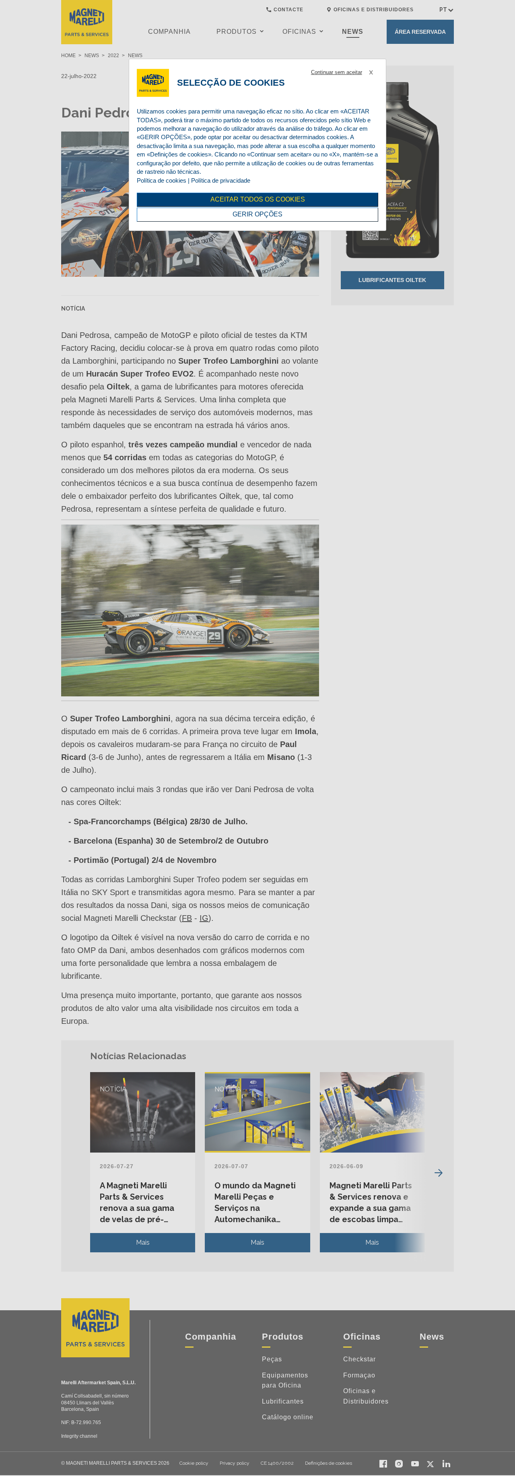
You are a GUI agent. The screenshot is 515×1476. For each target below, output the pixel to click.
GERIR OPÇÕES (257, 214)
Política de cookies (161, 180)
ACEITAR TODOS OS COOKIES (257, 199)
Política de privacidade (220, 180)
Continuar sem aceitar (336, 72)
